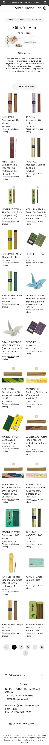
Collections (21, 19)
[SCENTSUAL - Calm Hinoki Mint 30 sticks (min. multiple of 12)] (36, 423)
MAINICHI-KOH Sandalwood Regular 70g (10, 439)
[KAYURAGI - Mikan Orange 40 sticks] (13, 240)
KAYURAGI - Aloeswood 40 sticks (33, 120)
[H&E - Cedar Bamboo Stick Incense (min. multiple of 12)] (13, 147)
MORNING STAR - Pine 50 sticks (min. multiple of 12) (12, 212)
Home (10, 19)
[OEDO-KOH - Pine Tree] (36, 240)
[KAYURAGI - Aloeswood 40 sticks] (36, 103)
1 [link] (14, 647)
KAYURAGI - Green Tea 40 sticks (12, 297)
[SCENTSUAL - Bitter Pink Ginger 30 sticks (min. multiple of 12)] (13, 470)
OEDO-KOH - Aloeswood (32, 344)
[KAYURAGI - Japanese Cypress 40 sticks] (36, 147)
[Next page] (25, 653)
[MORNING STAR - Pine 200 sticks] (36, 610)
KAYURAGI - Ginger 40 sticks (12, 626)
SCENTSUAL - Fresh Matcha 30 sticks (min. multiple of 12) (12, 394)
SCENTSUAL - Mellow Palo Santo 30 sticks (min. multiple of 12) (35, 489)
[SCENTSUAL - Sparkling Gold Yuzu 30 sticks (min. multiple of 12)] (36, 375)
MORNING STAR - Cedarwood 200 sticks (11, 535)
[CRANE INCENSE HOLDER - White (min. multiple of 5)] (13, 328)
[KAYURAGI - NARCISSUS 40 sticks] (36, 518)
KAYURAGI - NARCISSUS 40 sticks (33, 535)
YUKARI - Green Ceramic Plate (34, 578)
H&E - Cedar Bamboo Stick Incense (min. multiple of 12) (9, 166)
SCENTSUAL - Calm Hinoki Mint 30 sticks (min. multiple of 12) (36, 441)
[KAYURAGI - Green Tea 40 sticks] (13, 281)
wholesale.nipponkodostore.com (23, 735)
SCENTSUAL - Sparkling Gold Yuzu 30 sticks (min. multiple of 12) (36, 394)
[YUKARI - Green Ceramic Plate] (36, 563)
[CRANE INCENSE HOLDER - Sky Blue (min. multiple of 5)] (36, 281)
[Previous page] (6, 647)
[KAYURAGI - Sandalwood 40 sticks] (13, 103)
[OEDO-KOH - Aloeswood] (36, 328)
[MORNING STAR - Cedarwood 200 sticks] (13, 518)
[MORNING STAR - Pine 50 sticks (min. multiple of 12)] (13, 195)
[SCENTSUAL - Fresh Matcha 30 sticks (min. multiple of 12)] (13, 375)
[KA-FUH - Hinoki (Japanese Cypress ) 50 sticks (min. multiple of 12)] (13, 563)
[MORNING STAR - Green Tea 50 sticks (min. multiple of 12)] (36, 195)
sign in (11, 129)
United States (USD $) (24, 724)
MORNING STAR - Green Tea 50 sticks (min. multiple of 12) (36, 212)
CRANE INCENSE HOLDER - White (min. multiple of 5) (12, 345)
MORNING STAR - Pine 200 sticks (35, 626)
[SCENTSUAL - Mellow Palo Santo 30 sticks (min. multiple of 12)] (36, 470)
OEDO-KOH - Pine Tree (35, 256)
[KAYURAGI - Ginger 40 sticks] (13, 610)
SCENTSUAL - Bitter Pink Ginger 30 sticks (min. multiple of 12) (11, 489)
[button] (4, 2)
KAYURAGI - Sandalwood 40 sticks (10, 120)
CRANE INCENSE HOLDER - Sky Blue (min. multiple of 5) (35, 298)
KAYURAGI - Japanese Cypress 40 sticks (35, 164)
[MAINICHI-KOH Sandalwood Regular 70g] (13, 423)
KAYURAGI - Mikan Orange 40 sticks (12, 256)
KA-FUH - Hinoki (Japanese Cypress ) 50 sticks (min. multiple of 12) (12, 581)
